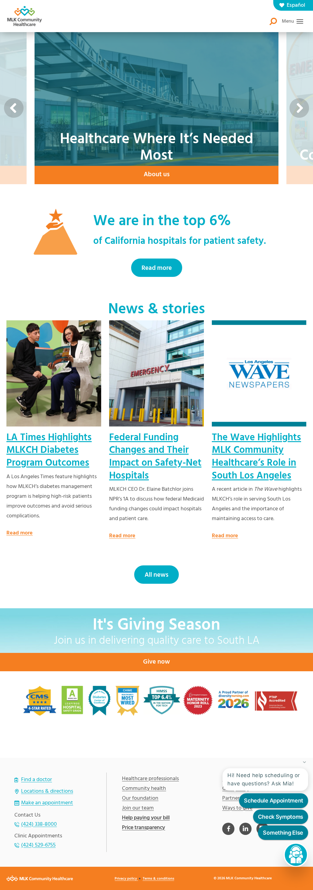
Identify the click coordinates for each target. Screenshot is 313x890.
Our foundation (140, 798)
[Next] (299, 108)
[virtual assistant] (296, 855)
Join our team (138, 808)
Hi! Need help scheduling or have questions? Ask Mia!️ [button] (263, 779)
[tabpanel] (53, 429)
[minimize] (304, 762)
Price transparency (143, 828)
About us (157, 174)
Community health (144, 788)
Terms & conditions (158, 879)
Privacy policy (126, 879)
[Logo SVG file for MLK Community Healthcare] (24, 16)
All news (156, 575)
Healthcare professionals (150, 779)
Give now (156, 662)
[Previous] (14, 108)
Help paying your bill (146, 818)
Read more (157, 268)
